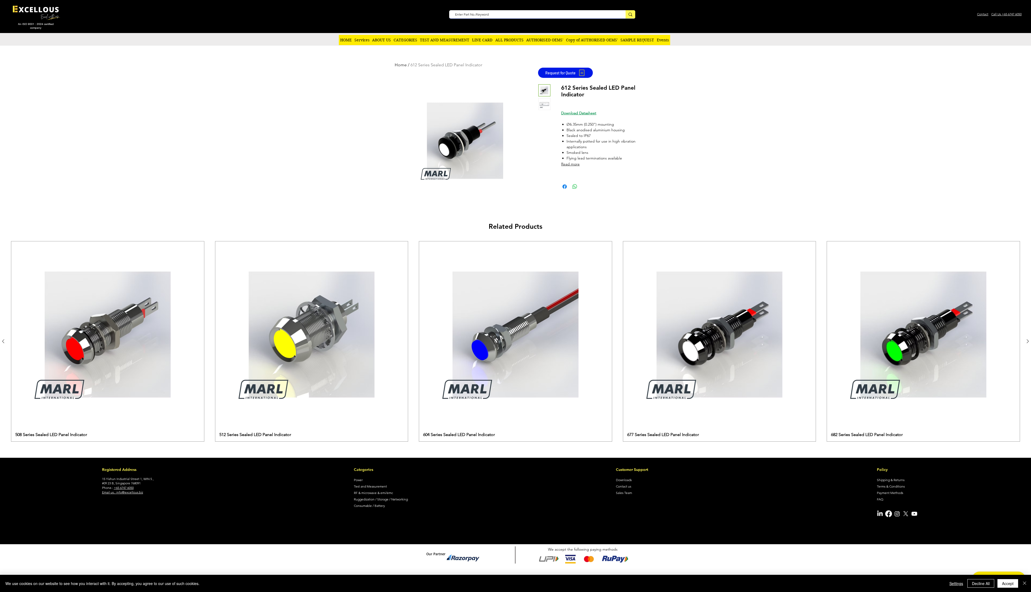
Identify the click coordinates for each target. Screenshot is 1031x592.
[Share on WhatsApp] (575, 186)
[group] (515, 341)
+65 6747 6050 (124, 488)
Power (358, 480)
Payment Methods (890, 493)
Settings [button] (956, 583)
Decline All (981, 583)
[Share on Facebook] (564, 186)
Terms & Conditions (891, 486)
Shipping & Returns (891, 480)
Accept (1008, 583)
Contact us (623, 486)
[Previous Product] (3, 341)
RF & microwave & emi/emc (373, 493)
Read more (570, 164)
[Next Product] (1028, 341)
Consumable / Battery (369, 506)
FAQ (880, 499)
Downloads (624, 480)
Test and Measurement (370, 486)
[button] (405, 40)
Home (401, 64)
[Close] (1024, 583)
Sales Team (624, 493)
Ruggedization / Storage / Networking (381, 499)
